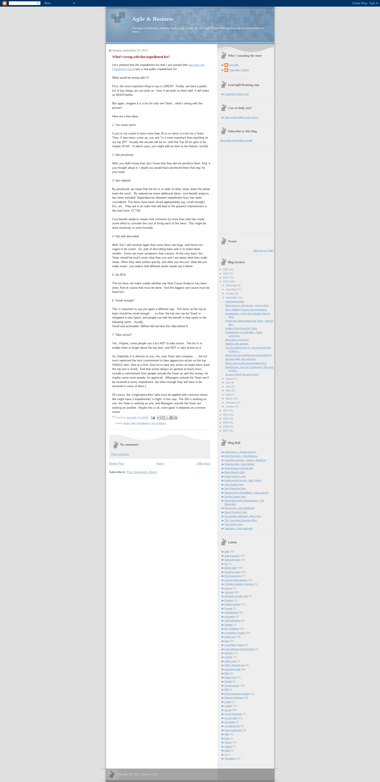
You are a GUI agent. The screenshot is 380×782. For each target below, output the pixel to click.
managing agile (232, 669)
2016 (226, 269)
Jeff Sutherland (233, 620)
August (230, 378)
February (231, 402)
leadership (230, 636)
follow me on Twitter (263, 250)
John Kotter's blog (234, 484)
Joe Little (233, 65)
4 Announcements (234, 301)
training (228, 746)
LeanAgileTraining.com (237, 94)
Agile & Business (153, 19)
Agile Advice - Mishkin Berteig (240, 452)
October (230, 293)
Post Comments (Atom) (142, 472)
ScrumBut (230, 722)
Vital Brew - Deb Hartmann (239, 528)
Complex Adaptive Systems (239, 584)
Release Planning (234, 697)
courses (229, 592)
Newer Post (116, 463)
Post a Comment (120, 454)
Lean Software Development (240, 649)
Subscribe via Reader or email (236, 140)
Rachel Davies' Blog (235, 496)
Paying (228, 681)
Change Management (236, 580)
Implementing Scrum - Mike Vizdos (243, 480)
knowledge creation (235, 632)
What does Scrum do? (237, 339)
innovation (230, 616)
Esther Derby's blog (235, 476)
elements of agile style (236, 596)
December (232, 285)
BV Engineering (233, 576)
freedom (229, 600)
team (227, 738)
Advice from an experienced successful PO (248, 355)
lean (227, 641)
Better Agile (129, 423)
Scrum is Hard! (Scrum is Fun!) (242, 374)
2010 (226, 418)
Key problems (159, 423)
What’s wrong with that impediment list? (246, 363)
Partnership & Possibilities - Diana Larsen (247, 492)
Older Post (203, 463)
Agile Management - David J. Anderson (245, 460)
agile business (232, 555)
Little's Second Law (235, 665)
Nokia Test (230, 677)
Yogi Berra (230, 758)
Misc (227, 673)
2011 (226, 414)
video (227, 750)
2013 (226, 281)
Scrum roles (231, 718)
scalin (228, 701)
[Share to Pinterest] (176, 417)
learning (229, 653)
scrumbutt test (232, 726)
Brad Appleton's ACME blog (239, 468)
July (228, 382)
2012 (226, 410)
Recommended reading (237, 693)
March (229, 398)
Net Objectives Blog (235, 488)
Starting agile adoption (236, 343)
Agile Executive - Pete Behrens (241, 456)
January (230, 406)
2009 (226, 422)
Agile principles (232, 559)
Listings (229, 657)
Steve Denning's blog (236, 512)
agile (227, 551)
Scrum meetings (233, 714)
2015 (226, 273)
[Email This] (159, 417)
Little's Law (230, 661)
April (228, 394)
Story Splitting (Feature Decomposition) (246, 309)
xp (226, 754)
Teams (228, 742)
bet (226, 563)
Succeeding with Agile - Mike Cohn (243, 516)
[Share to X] (167, 417)
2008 (226, 426)
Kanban (229, 624)
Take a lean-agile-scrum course (241, 117)
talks (227, 734)
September (232, 297)
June (229, 386)
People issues (232, 685)
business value (233, 572)
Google (228, 608)
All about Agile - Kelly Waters (240, 464)
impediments (143, 423)
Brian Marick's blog (235, 472)
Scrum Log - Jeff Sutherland (239, 508)
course (228, 588)
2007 (226, 430)
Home (160, 463)
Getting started (232, 604)
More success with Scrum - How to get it (247, 305)
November (232, 289)
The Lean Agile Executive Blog (241, 520)
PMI (227, 689)
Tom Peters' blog (233, 524)
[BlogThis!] (163, 417)
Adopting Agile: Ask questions (240, 359)
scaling (228, 705)
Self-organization (233, 730)
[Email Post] (153, 417)
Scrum (228, 710)
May (228, 390)
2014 (226, 277)
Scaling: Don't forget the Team (241, 328)
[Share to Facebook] (171, 417)
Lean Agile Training (239, 70)
